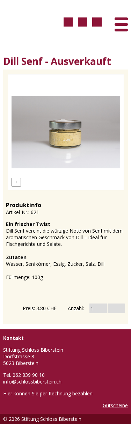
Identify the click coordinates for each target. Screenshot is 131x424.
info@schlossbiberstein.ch (32, 381)
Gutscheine (115, 405)
